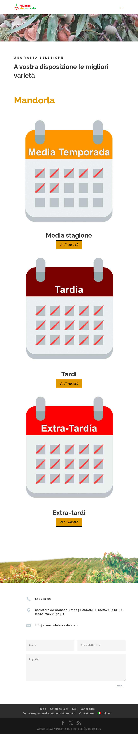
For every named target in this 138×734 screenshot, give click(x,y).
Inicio (43, 708)
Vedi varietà (69, 244)
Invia (119, 686)
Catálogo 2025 (59, 708)
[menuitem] (104, 713)
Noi (74, 708)
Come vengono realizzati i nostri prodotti (49, 713)
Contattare (86, 713)
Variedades (87, 708)
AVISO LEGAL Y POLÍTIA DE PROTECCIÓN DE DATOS (69, 729)
